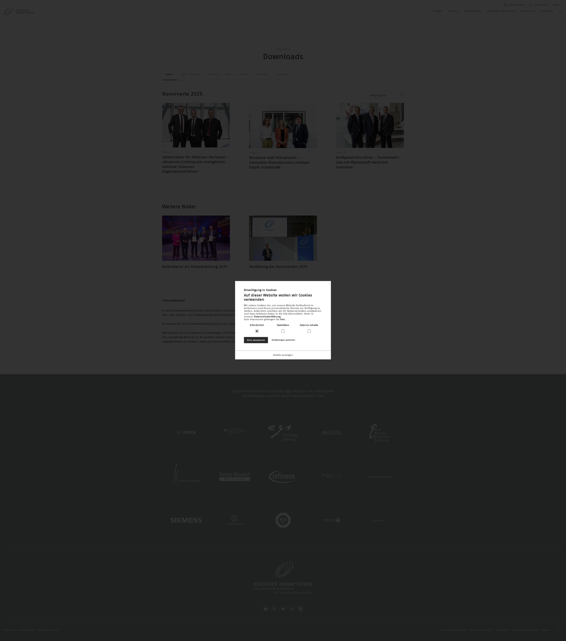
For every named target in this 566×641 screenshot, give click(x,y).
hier (282, 319)
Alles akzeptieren (256, 340)
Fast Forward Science (48, 630)
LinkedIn (291, 608)
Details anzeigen (283, 355)
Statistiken (283, 325)
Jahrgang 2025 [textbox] (378, 95)
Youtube (283, 608)
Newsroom (9, 630)
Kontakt (474, 630)
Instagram (274, 608)
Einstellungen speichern (283, 340)
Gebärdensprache (516, 5)
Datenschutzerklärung (267, 316)
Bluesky (265, 608)
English (555, 5)
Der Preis (453, 11)
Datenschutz (502, 630)
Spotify (300, 608)
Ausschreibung (473, 11)
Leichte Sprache (541, 5)
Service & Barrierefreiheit (453, 630)
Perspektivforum (26, 630)
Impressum (487, 630)
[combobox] (385, 95)
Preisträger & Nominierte (501, 11)
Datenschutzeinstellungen (526, 630)
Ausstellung (527, 11)
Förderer (378, 520)
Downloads (547, 11)
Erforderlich (257, 325)
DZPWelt (437, 11)
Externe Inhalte (309, 325)
